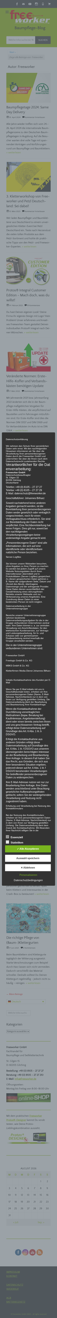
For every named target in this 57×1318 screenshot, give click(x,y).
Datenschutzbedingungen (28, 880)
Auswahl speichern (27, 858)
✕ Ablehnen (28, 867)
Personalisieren (28, 875)
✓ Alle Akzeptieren (28, 848)
